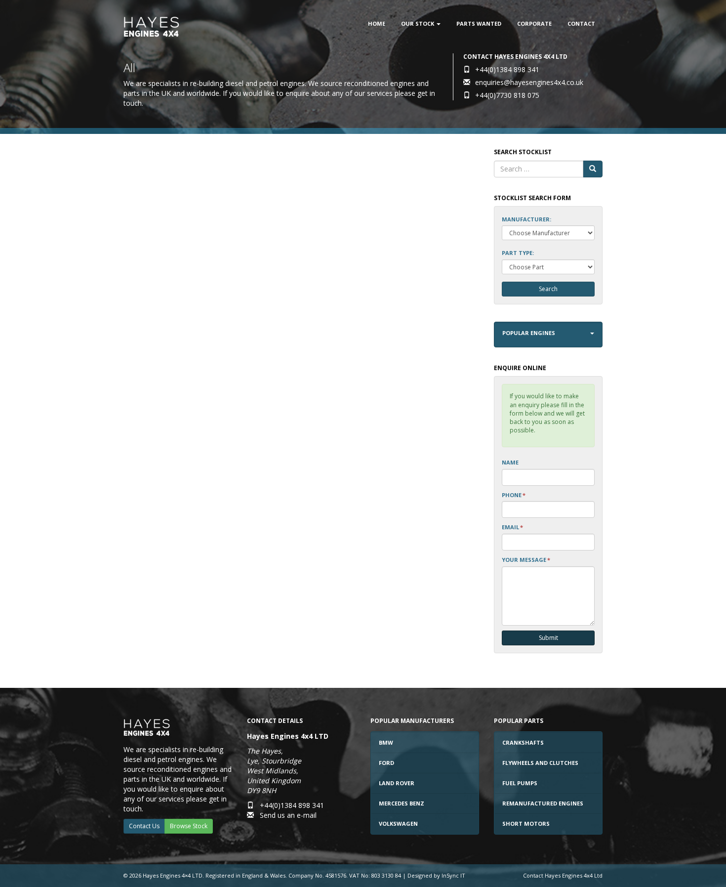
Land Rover (396, 783)
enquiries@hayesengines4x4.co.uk (529, 82)
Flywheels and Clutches (540, 762)
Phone (513, 495)
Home (376, 23)
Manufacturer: (526, 219)
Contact (581, 23)
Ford (386, 762)
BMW (386, 742)
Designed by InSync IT (436, 875)
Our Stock (418, 23)
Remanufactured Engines (542, 803)
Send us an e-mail (288, 815)
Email (512, 527)
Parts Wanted (478, 23)
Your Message (526, 559)
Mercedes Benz (401, 803)
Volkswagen (398, 823)
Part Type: (518, 252)
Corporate (534, 23)
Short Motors (526, 823)
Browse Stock (188, 826)
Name (510, 462)
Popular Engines (528, 333)
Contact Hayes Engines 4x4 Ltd (563, 875)
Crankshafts (523, 742)
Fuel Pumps (519, 783)
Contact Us (144, 826)
